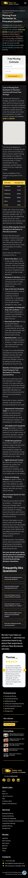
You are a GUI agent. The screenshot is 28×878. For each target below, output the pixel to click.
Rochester (10, 11)
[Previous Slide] (3, 670)
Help (3, 798)
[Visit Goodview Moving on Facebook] (4, 780)
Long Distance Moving (11, 698)
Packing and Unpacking (9, 818)
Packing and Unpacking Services (14, 703)
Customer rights (7, 801)
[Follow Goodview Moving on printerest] (13, 780)
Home (4, 791)
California (5, 838)
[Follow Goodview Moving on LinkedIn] (18, 780)
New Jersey (5, 843)
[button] (25, 3)
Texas (4, 850)
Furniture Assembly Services (13, 706)
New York (4, 11)
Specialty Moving (7, 826)
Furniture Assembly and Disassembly (13, 821)
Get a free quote (13, 76)
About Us (5, 793)
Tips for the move (7, 796)
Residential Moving (10, 701)
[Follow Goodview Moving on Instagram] (8, 780)
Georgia (4, 848)
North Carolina (6, 841)
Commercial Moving (10, 696)
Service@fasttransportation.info (14, 863)
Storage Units (9, 711)
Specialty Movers (10, 708)
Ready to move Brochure (9, 803)
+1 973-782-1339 (10, 861)
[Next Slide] (24, 670)
